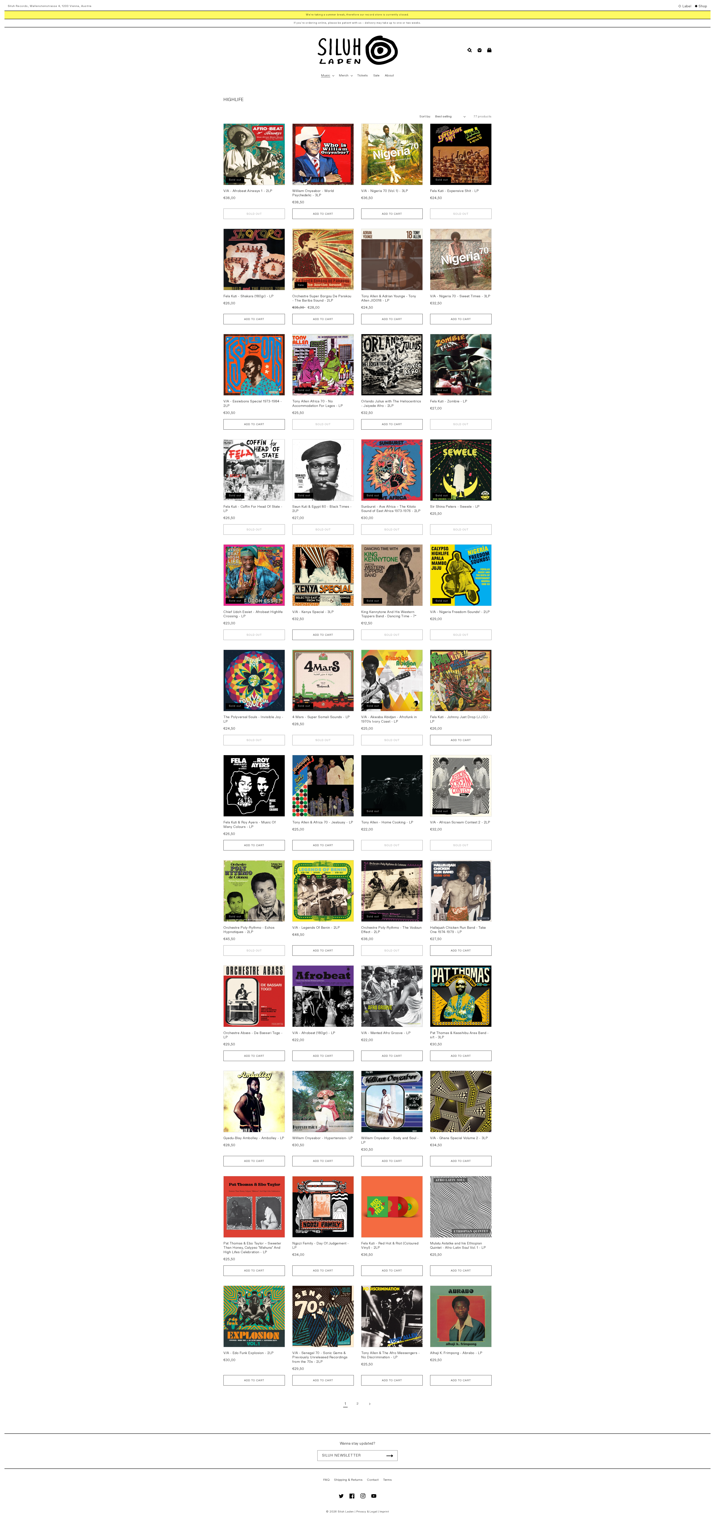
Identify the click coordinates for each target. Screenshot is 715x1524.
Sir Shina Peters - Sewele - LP (455, 507)
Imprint (384, 1511)
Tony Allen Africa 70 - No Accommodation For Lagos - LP (317, 403)
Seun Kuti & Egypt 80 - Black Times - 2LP (322, 509)
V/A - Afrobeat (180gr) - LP (313, 1033)
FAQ (326, 1480)
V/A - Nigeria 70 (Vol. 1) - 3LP (384, 191)
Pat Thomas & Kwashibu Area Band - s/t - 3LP (459, 1035)
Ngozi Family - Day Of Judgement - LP (320, 1245)
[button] (327, 75)
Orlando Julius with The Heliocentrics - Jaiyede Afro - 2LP (391, 403)
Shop (703, 6)
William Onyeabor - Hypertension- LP (322, 1138)
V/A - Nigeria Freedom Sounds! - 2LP (460, 612)
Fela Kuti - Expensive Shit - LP (454, 191)
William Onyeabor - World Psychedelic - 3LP (313, 193)
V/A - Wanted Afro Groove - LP (386, 1033)
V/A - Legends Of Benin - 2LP (316, 928)
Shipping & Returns (348, 1480)
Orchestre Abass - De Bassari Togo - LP (253, 1035)
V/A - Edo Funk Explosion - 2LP (248, 1353)
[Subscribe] (389, 1455)
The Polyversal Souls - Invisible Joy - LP (253, 719)
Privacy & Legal (367, 1511)
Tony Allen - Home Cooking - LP (387, 822)
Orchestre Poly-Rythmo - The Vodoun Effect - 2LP (391, 930)
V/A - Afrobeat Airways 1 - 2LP (247, 191)
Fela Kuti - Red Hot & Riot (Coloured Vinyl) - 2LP (390, 1245)
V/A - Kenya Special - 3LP (313, 612)
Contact (373, 1480)
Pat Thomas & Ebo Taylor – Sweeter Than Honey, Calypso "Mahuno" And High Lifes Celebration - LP (252, 1247)
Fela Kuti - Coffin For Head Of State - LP (252, 509)
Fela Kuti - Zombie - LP (448, 401)
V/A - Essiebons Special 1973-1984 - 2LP (252, 403)
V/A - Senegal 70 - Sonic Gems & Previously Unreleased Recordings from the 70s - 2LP (319, 1357)
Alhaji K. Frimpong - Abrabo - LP (456, 1353)
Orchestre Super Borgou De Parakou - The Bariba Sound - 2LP (321, 298)
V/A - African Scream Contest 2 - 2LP (460, 822)
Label (686, 6)
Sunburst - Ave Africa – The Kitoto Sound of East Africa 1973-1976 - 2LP (391, 509)
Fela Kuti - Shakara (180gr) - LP (248, 296)
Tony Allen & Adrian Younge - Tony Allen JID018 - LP (388, 298)
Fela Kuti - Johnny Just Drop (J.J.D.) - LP (460, 719)
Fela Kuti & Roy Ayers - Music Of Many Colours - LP (249, 824)
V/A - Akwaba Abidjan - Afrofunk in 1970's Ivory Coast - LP (389, 719)
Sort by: (425, 116)
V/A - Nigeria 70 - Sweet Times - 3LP (460, 296)
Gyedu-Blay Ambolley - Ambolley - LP (253, 1138)
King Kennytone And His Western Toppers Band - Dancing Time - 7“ (388, 614)
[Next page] (369, 1404)
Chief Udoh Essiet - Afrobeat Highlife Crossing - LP (253, 614)
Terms (387, 1480)
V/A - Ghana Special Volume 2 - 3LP (459, 1138)
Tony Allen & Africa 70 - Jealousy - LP (322, 822)
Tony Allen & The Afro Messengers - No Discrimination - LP (390, 1355)
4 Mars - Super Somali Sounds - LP (321, 717)
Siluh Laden (346, 1511)
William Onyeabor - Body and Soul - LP (390, 1140)
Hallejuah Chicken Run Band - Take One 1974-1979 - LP (458, 930)
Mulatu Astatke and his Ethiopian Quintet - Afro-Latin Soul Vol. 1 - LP (458, 1245)
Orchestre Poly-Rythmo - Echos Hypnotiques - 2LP (248, 930)
